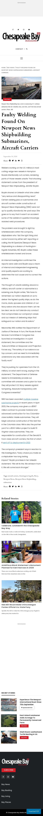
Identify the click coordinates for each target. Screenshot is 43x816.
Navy (36, 476)
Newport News (9, 479)
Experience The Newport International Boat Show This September (30, 702)
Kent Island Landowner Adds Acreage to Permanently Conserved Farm (30, 719)
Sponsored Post (27, 707)
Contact (19, 49)
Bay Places (6, 802)
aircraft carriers (13, 476)
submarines (8, 482)
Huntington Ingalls (26, 476)
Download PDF (33, 811)
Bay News (7, 99)
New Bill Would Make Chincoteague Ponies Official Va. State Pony (19, 605)
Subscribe (8, 770)
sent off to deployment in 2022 (16, 442)
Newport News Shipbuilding (25, 479)
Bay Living (6, 796)
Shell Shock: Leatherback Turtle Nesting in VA (31, 733)
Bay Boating (7, 790)
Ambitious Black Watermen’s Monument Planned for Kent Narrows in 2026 (21, 566)
